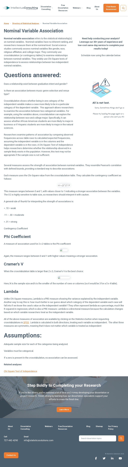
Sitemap (99, 426)
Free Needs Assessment (111, 8)
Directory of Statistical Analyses (25, 23)
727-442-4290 (11, 440)
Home (6, 23)
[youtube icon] (120, 458)
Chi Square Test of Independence (20, 371)
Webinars (77, 8)
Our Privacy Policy (113, 427)
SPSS (26, 322)
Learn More (64, 410)
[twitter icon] (104, 458)
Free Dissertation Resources (63, 8)
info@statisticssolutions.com (38, 440)
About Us (96, 8)
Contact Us (11, 455)
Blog (88, 8)
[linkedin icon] (112, 458)
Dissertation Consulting (46, 8)
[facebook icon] (96, 458)
